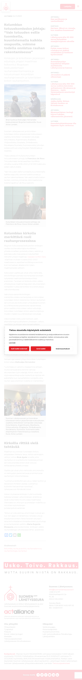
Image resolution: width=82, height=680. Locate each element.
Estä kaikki (41, 349)
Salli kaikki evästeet (19, 349)
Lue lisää (12, 342)
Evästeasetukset (63, 349)
